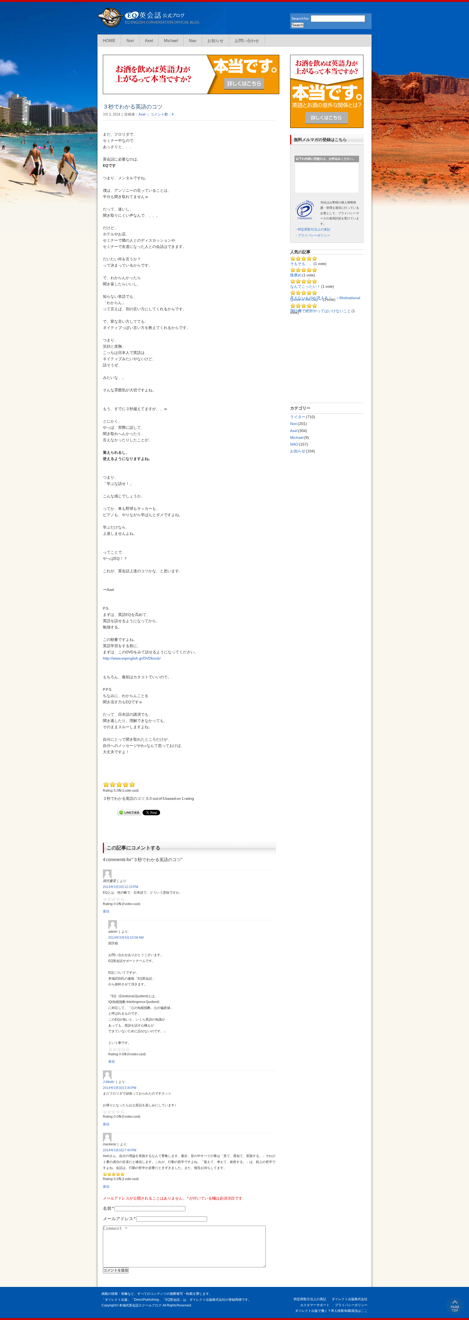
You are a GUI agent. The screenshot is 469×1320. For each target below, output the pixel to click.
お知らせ (215, 40)
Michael (171, 40)
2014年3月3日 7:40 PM (119, 1150)
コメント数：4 (161, 114)
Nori (130, 40)
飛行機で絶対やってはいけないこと (320, 311)
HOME (109, 40)
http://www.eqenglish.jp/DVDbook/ (132, 658)
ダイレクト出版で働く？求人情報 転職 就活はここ (331, 1311)
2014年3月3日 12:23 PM (120, 887)
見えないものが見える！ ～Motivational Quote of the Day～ (325, 299)
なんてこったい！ (305, 286)
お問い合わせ (247, 40)
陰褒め (296, 275)
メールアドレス (119, 1218)
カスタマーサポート (314, 1305)
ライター (297, 417)
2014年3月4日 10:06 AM (126, 937)
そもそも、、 (301, 263)
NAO (294, 444)
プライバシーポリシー (314, 235)
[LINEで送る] (129, 812)
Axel (149, 40)
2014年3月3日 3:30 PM (119, 1088)
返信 (106, 911)
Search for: (300, 18)
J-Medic (109, 1082)
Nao (192, 40)
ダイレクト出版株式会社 (349, 1299)
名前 (108, 1208)
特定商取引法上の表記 (314, 229)
